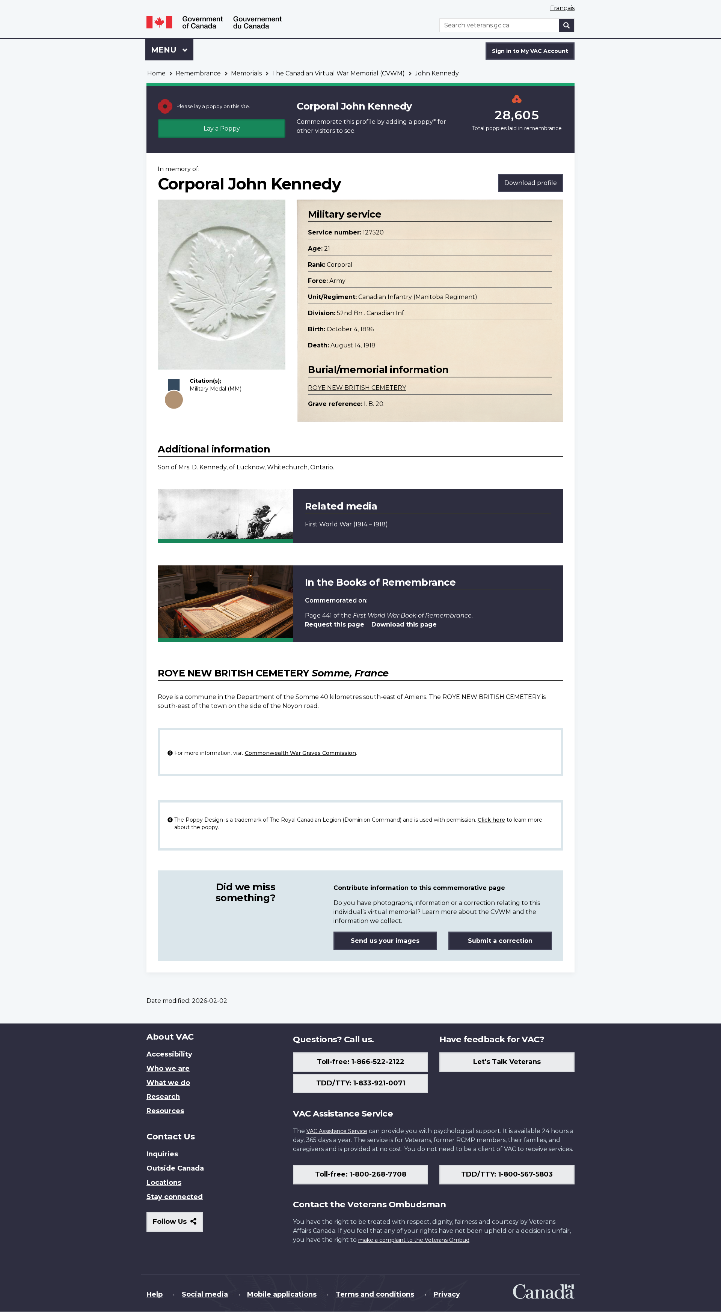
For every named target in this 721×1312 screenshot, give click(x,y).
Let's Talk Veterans (507, 1062)
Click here (491, 819)
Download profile (530, 182)
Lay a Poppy (222, 128)
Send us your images (385, 940)
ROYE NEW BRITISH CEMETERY (357, 387)
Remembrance (198, 73)
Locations (163, 1182)
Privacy (446, 1294)
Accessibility (169, 1054)
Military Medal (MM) (215, 388)
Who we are (168, 1068)
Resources (165, 1111)
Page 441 (318, 615)
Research (163, 1097)
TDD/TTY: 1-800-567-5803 (507, 1174)
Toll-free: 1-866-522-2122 (360, 1062)
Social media (205, 1294)
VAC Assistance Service (336, 1131)
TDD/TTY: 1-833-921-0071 (360, 1083)
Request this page (334, 624)
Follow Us (178, 1224)
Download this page (404, 624)
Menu (165, 49)
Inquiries (162, 1154)
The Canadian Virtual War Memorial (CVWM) (338, 73)
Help (154, 1294)
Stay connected (174, 1197)
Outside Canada (175, 1168)
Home (156, 73)
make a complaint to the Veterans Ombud (413, 1240)
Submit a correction (500, 940)
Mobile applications (282, 1294)
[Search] (567, 25)
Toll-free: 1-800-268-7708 (360, 1174)
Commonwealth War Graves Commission (300, 753)
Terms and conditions (375, 1294)
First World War (328, 524)
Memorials (246, 73)
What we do (168, 1083)
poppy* (424, 121)
